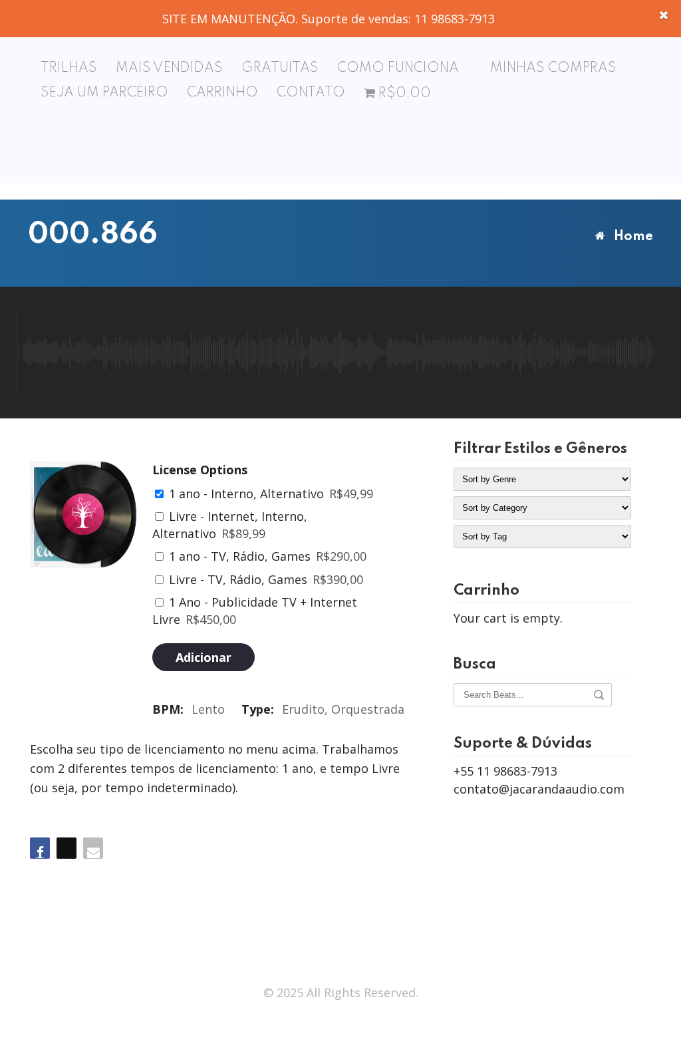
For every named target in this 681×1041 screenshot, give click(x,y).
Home (633, 236)
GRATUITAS (280, 68)
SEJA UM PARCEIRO (104, 93)
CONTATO (311, 93)
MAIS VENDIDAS (169, 68)
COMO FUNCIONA (398, 68)
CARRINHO (222, 93)
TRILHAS (69, 68)
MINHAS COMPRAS (553, 68)
